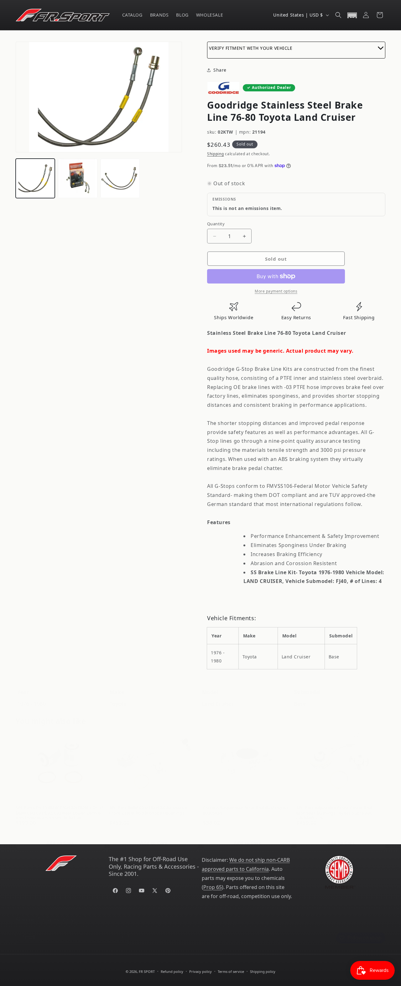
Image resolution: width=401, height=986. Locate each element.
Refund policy (172, 971)
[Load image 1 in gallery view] (35, 178)
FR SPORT (147, 971)
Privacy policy (200, 971)
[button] (338, 15)
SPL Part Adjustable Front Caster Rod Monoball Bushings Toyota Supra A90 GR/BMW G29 (334, 805)
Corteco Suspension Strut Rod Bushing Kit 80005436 (246, 804)
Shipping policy (262, 971)
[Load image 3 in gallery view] (120, 178)
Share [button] (220, 70)
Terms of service (231, 971)
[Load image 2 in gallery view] (77, 178)
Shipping (215, 153)
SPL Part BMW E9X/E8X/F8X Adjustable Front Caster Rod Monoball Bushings (148, 804)
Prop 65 (212, 887)
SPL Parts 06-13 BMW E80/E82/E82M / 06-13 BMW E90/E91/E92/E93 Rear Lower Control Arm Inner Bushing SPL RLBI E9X (60, 805)
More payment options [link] (276, 291)
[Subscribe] (121, 931)
